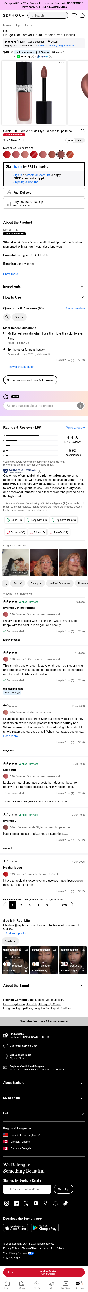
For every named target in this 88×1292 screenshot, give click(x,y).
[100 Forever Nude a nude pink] (24, 154)
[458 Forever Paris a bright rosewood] (42, 154)
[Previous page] (4, 905)
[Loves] (74, 15)
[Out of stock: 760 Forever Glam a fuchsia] (33, 154)
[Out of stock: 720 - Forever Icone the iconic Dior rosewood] (69, 154)
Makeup (7, 25)
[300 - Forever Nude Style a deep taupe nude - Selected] (60, 154)
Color (41, 45)
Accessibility (47, 1248)
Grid (70, 140)
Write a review (75, 427)
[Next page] (72, 905)
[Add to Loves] (82, 131)
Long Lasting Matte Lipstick (45, 1000)
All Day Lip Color (49, 1004)
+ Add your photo (14, 933)
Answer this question (21, 367)
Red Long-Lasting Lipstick (20, 1004)
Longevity (51, 45)
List (80, 140)
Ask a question (36, 41)
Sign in (17, 175)
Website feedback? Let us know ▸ (44, 1021)
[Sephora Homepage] (13, 15)
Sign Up (63, 1189)
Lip (18, 25)
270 (64, 905)
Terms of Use (29, 1248)
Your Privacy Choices (15, 1253)
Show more (10, 274)
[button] (63, 53)
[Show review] (44, 562)
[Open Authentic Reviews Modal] (39, 471)
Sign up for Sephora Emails (22, 1180)
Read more (10, 736)
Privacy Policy (11, 1248)
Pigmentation (66, 45)
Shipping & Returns (25, 182)
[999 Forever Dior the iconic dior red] (6, 154)
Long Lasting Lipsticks (17, 1008)
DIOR (6, 31)
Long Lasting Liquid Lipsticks (52, 1008)
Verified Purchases (60, 583)
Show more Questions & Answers (30, 380)
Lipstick (28, 25)
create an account (38, 175)
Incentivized (17, 572)
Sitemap (61, 1248)
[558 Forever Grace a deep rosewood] (15, 154)
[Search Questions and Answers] (7, 317)
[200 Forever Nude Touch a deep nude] (51, 154)
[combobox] (47, 15)
